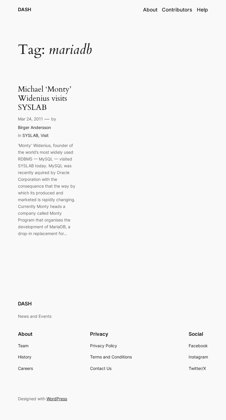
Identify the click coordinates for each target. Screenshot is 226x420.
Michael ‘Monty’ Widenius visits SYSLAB (44, 98)
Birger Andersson (34, 127)
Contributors (177, 10)
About (150, 10)
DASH (24, 9)
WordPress (56, 398)
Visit (45, 135)
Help (202, 10)
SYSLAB (30, 135)
